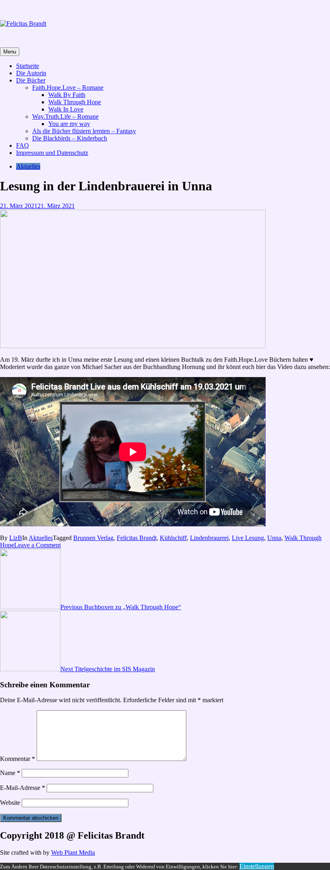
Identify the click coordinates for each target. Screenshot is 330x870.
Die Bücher (30, 80)
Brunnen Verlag (93, 537)
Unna (274, 537)
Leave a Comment (37, 545)
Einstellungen (256, 866)
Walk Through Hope (74, 102)
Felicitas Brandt (137, 537)
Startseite (27, 65)
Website (10, 802)
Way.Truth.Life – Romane (65, 116)
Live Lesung (248, 537)
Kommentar (17, 758)
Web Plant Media (73, 852)
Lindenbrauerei (209, 537)
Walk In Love (65, 109)
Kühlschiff (173, 537)
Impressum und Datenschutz (52, 152)
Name (10, 772)
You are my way (69, 123)
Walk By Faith (66, 94)
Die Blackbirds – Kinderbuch (69, 138)
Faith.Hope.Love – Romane (67, 87)
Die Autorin (31, 73)
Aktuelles (28, 166)
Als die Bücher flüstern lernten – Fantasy (84, 131)
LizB (15, 537)
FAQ (22, 145)
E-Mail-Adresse (22, 787)
